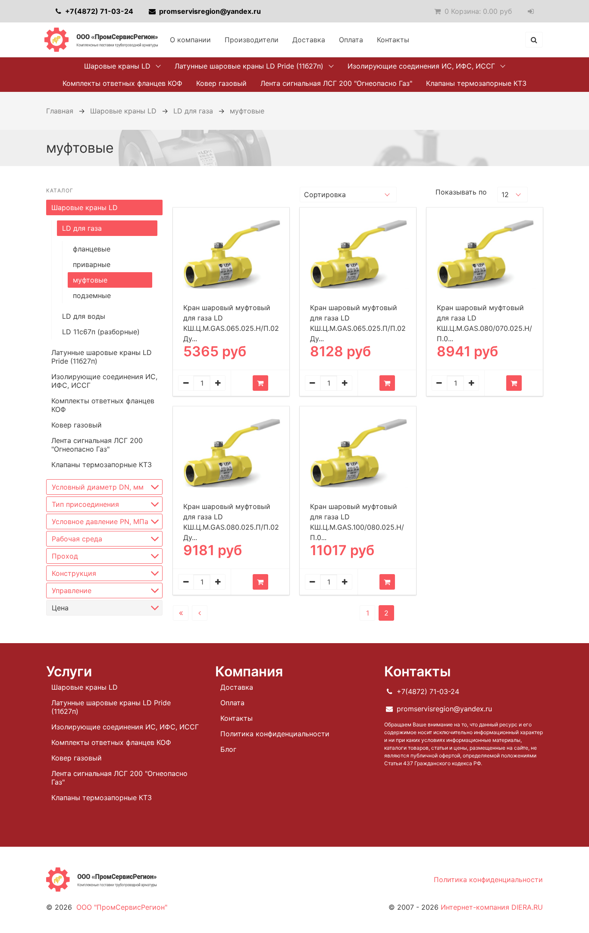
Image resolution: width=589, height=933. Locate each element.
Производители (252, 39)
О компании (190, 39)
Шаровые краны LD (117, 66)
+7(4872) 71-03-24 (98, 11)
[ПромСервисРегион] (101, 39)
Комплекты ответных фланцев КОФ (122, 83)
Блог (228, 749)
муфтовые (90, 280)
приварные (91, 264)
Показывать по (461, 192)
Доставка (308, 39)
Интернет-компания (492, 907)
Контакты (393, 39)
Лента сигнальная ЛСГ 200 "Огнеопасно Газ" (336, 83)
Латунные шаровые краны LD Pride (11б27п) (249, 66)
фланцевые (91, 249)
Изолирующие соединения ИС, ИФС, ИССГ (421, 66)
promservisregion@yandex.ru (209, 11)
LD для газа (193, 111)
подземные (92, 295)
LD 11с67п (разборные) (101, 331)
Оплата (351, 39)
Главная (59, 111)
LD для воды (83, 316)
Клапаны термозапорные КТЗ (476, 83)
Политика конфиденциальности (274, 733)
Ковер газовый (221, 83)
